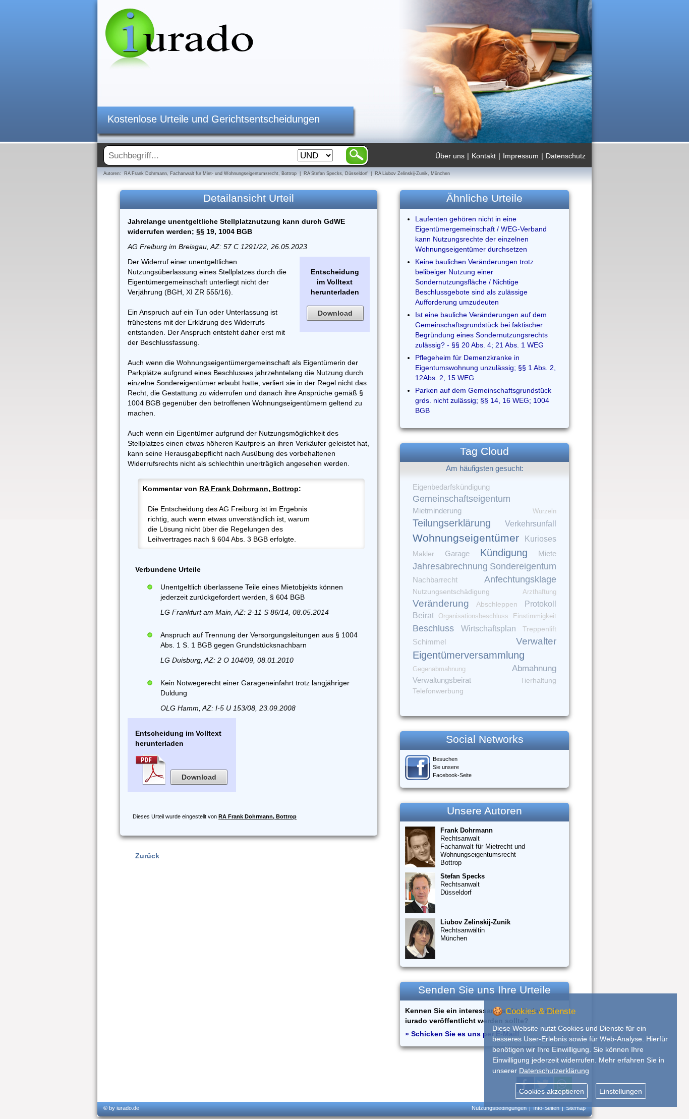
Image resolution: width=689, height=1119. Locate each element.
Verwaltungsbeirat (442, 680)
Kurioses (540, 539)
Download (335, 313)
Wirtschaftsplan (488, 628)
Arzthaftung (539, 592)
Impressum (521, 156)
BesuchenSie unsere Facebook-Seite (452, 767)
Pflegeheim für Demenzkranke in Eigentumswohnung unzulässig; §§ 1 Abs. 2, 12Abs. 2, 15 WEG (485, 368)
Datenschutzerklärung (554, 1071)
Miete (547, 554)
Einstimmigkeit (534, 616)
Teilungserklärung (452, 522)
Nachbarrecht (435, 580)
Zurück (147, 856)
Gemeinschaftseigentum (461, 499)
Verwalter (536, 641)
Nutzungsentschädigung (451, 591)
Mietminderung (437, 510)
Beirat (423, 615)
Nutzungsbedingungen (499, 1108)
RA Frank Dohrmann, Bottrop (249, 489)
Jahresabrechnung (450, 566)
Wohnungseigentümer (466, 538)
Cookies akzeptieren (551, 1091)
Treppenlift (539, 629)
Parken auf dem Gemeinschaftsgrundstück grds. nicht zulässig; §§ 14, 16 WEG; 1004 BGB (483, 400)
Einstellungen (620, 1091)
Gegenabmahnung (439, 669)
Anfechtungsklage (520, 579)
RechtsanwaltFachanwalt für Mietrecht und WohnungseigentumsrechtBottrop (482, 846)
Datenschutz (566, 156)
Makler (423, 554)
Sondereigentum (523, 566)
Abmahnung (534, 668)
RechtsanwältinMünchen (475, 930)
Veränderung (441, 603)
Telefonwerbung (438, 691)
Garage (457, 553)
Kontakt (484, 156)
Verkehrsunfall (530, 523)
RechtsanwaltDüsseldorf (462, 884)
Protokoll (540, 604)
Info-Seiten (546, 1108)
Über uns (450, 156)
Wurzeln (544, 511)
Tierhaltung (538, 680)
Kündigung (504, 552)
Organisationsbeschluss (473, 616)
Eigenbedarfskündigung (451, 487)
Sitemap (576, 1108)
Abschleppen (497, 604)
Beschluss (433, 628)
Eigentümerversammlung (469, 655)
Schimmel (429, 642)
